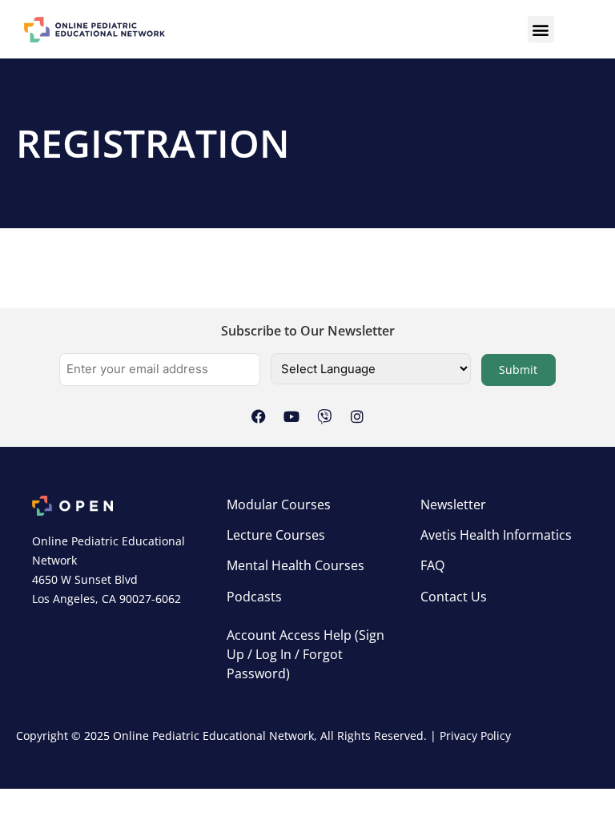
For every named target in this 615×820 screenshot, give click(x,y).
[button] (541, 29)
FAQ (432, 565)
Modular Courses (279, 504)
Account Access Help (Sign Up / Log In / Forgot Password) (305, 654)
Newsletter (453, 504)
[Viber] (324, 416)
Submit (518, 369)
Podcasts (254, 596)
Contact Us (453, 596)
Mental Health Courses (295, 565)
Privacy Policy (475, 735)
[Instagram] (357, 416)
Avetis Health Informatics (496, 535)
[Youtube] (291, 416)
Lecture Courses (276, 535)
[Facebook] (258, 416)
